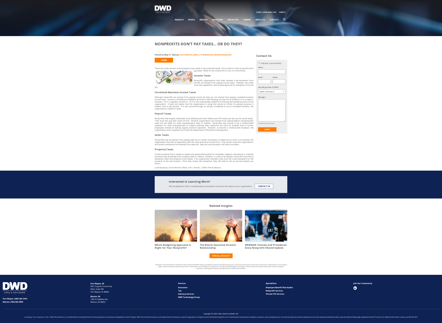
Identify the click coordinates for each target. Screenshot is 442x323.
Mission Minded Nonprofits (219, 54)
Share (164, 60)
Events (282, 12)
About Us (260, 19)
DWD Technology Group (189, 297)
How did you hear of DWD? (268, 87)
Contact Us (264, 186)
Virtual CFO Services (275, 294)
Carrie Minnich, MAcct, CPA (191, 54)
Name (261, 67)
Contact (274, 19)
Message (262, 97)
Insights (179, 19)
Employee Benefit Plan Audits (279, 287)
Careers (247, 19)
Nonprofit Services (274, 291)
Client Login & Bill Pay (266, 12)
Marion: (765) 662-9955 (13, 302)
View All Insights (221, 256)
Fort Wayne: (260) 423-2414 (15, 299)
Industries (217, 19)
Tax (180, 291)
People (191, 19)
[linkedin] (355, 288)
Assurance (183, 287)
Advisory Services (186, 294)
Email (261, 77)
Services (203, 19)
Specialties (232, 19)
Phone (275, 77)
